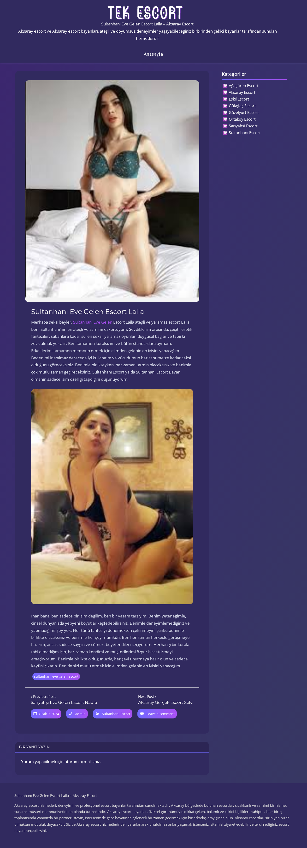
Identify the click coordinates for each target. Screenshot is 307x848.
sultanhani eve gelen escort (56, 676)
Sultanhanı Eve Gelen (92, 322)
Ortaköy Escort (242, 119)
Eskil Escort (239, 99)
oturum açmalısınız (82, 761)
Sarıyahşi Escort (243, 126)
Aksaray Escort (242, 92)
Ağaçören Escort (244, 85)
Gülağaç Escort (242, 105)
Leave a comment (161, 714)
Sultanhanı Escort (116, 714)
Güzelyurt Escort (244, 112)
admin (80, 714)
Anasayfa (153, 54)
